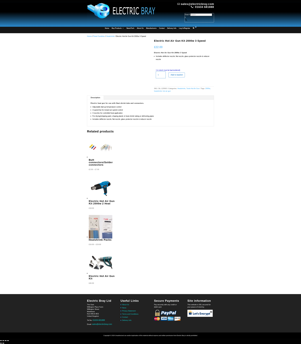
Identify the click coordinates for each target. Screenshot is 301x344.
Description (95, 98)
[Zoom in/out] (1, 340)
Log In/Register (184, 28)
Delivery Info (171, 28)
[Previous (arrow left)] (1, 343)
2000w (207, 88)
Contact (162, 28)
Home (107, 28)
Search (187, 15)
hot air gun (167, 91)
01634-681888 (99, 320)
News (124, 308)
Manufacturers (151, 28)
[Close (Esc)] (8, 340)
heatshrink (158, 91)
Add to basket (177, 75)
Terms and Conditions (130, 314)
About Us (140, 28)
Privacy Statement (129, 311)
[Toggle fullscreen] (3, 340)
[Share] (6, 340)
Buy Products (117, 28)
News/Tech (130, 28)
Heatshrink (110, 36)
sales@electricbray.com (102, 324)
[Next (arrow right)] (3, 343)
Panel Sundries (99, 36)
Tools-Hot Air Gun (192, 88)
